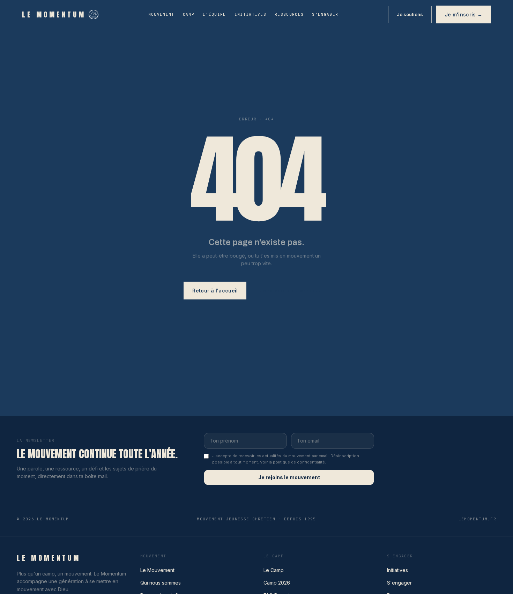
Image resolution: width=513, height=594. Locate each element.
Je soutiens (410, 14)
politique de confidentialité (299, 462)
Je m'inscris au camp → (289, 291)
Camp (188, 14)
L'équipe (214, 14)
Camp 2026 (276, 583)
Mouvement (161, 14)
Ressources (289, 14)
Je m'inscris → (463, 14)
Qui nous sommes (160, 583)
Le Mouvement (157, 570)
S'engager (325, 14)
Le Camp (273, 570)
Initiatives (251, 14)
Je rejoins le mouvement (289, 477)
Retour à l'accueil (215, 291)
